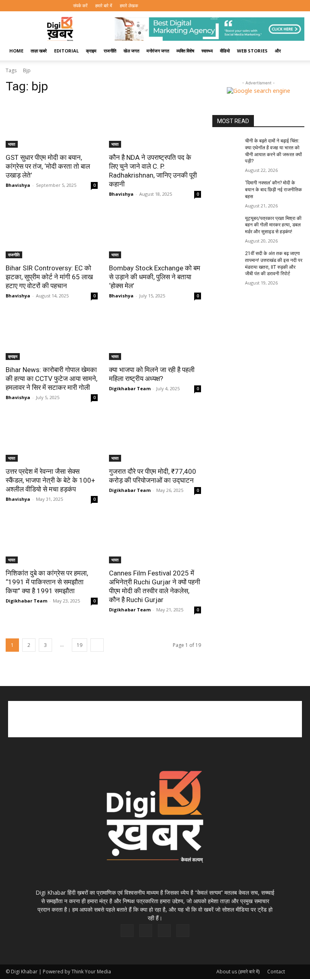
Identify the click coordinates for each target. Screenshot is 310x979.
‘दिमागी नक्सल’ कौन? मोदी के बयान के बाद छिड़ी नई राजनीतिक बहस (273, 189)
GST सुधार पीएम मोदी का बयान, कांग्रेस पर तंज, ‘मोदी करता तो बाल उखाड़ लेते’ (48, 166)
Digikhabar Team (130, 388)
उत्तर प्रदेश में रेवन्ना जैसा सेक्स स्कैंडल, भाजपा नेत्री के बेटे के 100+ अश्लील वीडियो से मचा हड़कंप (50, 480)
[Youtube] (298, 5)
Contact (276, 971)
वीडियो (225, 51)
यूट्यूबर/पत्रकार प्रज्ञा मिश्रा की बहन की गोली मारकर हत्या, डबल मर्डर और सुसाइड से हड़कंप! (273, 225)
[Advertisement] (155, 719)
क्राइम (91, 51)
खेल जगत (131, 51)
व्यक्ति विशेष (185, 51)
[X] (285, 5)
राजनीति (110, 51)
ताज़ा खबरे (39, 51)
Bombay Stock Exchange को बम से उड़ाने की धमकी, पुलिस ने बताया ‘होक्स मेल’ (154, 277)
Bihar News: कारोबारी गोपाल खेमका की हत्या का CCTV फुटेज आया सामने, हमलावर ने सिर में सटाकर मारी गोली (51, 378)
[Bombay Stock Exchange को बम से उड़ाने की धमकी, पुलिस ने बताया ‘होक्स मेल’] (155, 235)
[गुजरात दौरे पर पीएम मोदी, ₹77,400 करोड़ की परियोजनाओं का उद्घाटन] (155, 439)
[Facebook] (258, 5)
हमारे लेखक (129, 5)
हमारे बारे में (103, 5)
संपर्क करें (80, 5)
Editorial (66, 51)
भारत (11, 144)
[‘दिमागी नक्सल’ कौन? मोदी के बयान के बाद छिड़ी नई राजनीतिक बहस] (226, 189)
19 (79, 645)
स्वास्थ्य (207, 51)
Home (16, 51)
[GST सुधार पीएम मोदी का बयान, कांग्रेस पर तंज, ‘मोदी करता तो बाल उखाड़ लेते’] (52, 125)
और (278, 51)
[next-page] (97, 645)
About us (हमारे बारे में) (238, 971)
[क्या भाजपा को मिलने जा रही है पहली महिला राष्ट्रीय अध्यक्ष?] (155, 337)
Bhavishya (18, 185)
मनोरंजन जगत (158, 51)
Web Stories (252, 51)
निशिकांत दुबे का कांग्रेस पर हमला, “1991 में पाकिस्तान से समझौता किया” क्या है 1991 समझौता (47, 582)
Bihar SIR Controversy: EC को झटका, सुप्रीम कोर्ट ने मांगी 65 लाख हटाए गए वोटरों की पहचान (49, 277)
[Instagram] (272, 5)
